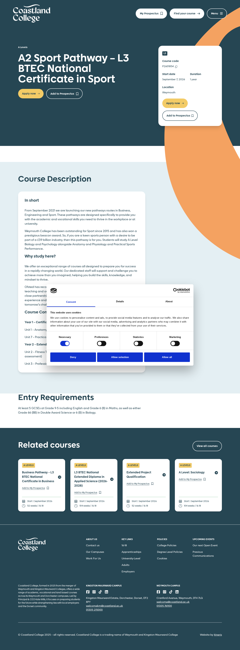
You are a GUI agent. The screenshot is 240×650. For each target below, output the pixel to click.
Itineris (218, 635)
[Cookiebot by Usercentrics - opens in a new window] (175, 290)
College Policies (166, 545)
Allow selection (120, 357)
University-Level (131, 558)
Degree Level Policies (170, 552)
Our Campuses (95, 552)
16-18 (124, 545)
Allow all (167, 357)
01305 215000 (94, 610)
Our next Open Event (205, 545)
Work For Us (93, 558)
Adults (125, 565)
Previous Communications (203, 554)
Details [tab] (120, 301)
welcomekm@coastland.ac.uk (104, 606)
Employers (128, 571)
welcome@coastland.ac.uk (173, 602)
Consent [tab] (71, 301)
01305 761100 (164, 606)
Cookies (162, 558)
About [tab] (169, 301)
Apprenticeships (131, 552)
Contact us (92, 545)
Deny (73, 357)
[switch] (101, 343)
